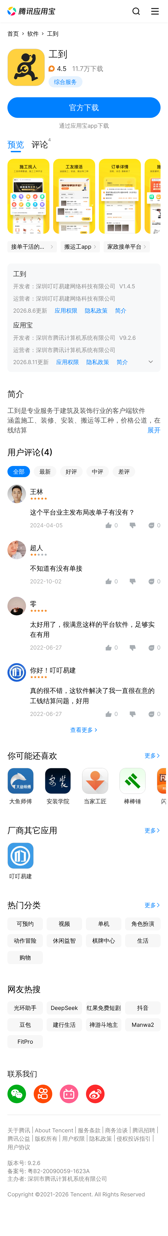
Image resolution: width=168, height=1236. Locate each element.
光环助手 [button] (25, 1007)
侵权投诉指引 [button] (134, 1138)
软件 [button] (33, 33)
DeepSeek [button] (64, 1007)
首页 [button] (13, 33)
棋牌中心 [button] (103, 940)
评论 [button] (40, 143)
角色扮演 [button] (142, 923)
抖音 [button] (143, 1007)
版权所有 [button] (46, 1138)
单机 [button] (103, 923)
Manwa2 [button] (143, 1024)
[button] (31, 11)
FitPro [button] (25, 1041)
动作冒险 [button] (25, 940)
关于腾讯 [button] (18, 1130)
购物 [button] (25, 957)
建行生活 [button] (64, 1024)
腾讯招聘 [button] (143, 1130)
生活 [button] (143, 940)
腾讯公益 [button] (18, 1138)
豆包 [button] (25, 1024)
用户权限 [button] (73, 1138)
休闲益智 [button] (64, 940)
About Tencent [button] (54, 1130)
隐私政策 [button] (96, 310)
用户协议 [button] (18, 1147)
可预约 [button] (25, 923)
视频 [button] (64, 923)
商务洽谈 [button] (116, 1130)
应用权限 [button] (66, 310)
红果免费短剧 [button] (104, 1007)
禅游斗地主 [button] (103, 1024)
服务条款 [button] (89, 1130)
